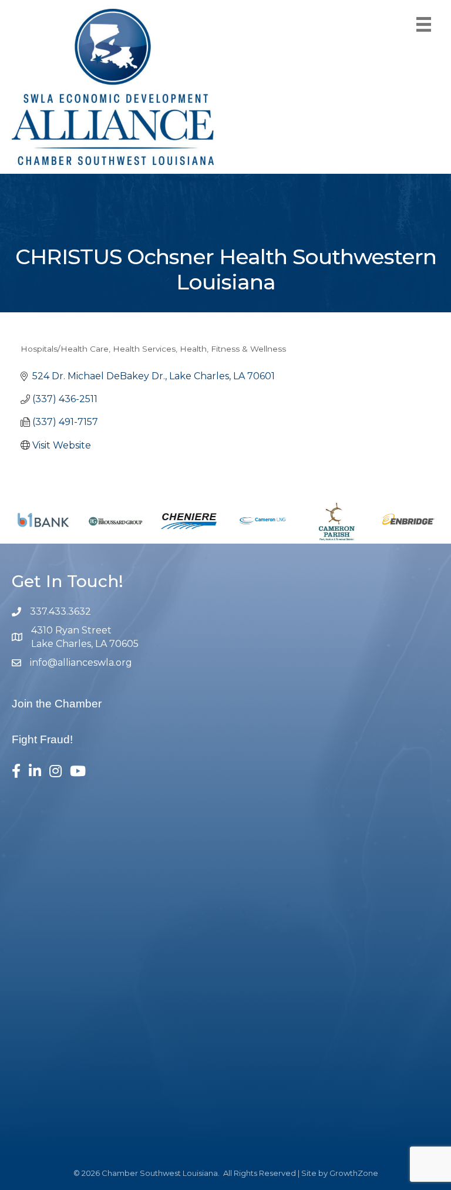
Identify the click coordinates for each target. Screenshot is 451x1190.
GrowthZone (353, 1173)
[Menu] (423, 24)
